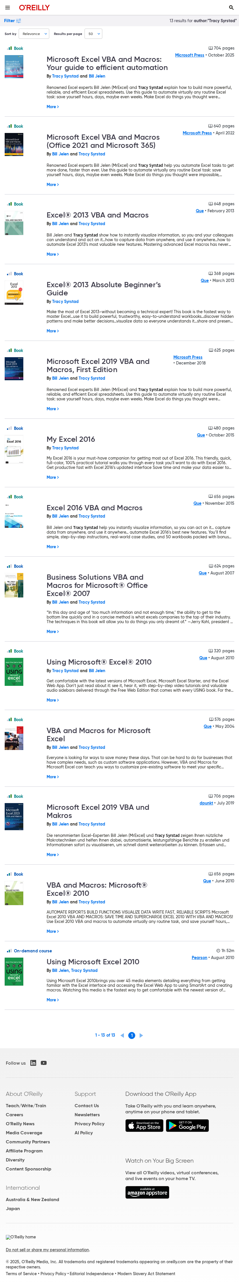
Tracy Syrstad (65, 76)
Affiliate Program (24, 1151)
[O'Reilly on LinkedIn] (33, 1063)
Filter (9, 20)
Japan (13, 1208)
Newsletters (87, 1115)
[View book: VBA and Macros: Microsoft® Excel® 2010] (23, 893)
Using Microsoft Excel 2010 (93, 961)
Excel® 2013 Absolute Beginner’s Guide (104, 288)
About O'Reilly (24, 1093)
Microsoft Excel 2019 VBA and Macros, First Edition (98, 365)
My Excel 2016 (71, 439)
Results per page (68, 33)
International (23, 1187)
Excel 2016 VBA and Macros (95, 507)
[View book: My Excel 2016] (23, 450)
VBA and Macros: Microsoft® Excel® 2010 (97, 889)
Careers (14, 1115)
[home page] (34, 7)
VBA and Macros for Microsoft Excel (99, 734)
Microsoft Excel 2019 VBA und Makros (98, 811)
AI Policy (84, 1133)
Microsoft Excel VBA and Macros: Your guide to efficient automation (107, 63)
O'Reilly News (20, 1124)
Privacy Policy (89, 1124)
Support (85, 1093)
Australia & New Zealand (32, 1199)
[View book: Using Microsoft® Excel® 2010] (23, 672)
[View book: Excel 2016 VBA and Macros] (23, 516)
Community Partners (28, 1142)
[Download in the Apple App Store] (144, 1130)
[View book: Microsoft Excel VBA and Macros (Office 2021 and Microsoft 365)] (23, 145)
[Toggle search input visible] (231, 8)
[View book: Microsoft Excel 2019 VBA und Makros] (23, 817)
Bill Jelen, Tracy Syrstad (75, 970)
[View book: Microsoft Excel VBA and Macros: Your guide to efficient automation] (23, 67)
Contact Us (87, 1106)
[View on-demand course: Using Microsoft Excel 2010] (23, 972)
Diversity (15, 1160)
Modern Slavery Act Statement (146, 1273)
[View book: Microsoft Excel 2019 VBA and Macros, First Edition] (23, 369)
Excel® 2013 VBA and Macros (98, 215)
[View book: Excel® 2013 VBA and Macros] (23, 223)
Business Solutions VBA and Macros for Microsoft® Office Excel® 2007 (97, 585)
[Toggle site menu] (8, 8)
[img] (9, 48)
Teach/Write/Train (26, 1106)
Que (200, 210)
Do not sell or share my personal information (47, 1249)
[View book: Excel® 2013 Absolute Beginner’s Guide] (23, 293)
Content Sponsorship (28, 1169)
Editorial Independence (92, 1273)
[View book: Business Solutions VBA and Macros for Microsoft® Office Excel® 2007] (23, 585)
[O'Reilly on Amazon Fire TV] (147, 1197)
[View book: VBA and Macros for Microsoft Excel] (23, 738)
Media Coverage (24, 1133)
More (51, 106)
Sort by (10, 33)
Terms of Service (21, 1273)
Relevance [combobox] (31, 33)
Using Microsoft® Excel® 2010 (99, 662)
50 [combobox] (91, 33)
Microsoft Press (189, 55)
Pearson (200, 957)
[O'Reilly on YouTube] (44, 1063)
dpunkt (206, 803)
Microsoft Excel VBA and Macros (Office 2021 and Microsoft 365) (103, 141)
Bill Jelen (97, 76)
